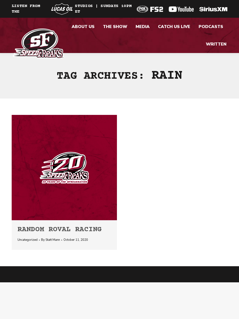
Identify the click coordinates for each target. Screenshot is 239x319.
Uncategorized (28, 240)
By (50, 240)
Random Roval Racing (60, 230)
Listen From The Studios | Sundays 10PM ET (71, 9)
